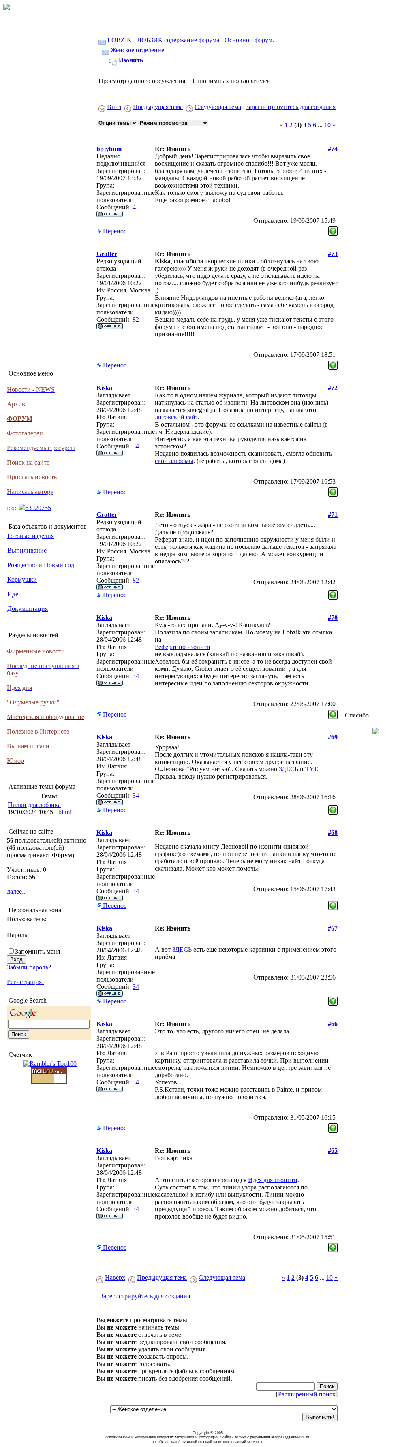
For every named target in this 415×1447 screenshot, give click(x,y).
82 (136, 319)
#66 (333, 1023)
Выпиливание (27, 550)
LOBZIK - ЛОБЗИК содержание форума (163, 39)
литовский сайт (176, 417)
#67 (333, 928)
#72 (333, 387)
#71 (333, 514)
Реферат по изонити (182, 646)
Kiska (104, 387)
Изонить (131, 60)
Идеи (14, 594)
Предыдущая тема (158, 106)
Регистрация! (25, 981)
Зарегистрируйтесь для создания (291, 106)
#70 (333, 617)
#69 (333, 737)
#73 (333, 253)
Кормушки (22, 579)
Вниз (114, 106)
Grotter (106, 253)
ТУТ (311, 769)
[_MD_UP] (333, 229)
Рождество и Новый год (40, 564)
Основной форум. (249, 39)
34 (136, 446)
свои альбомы (174, 460)
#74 (333, 148)
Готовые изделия (30, 535)
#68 (333, 832)
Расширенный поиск (307, 1394)
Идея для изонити (272, 1179)
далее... (17, 891)
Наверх (115, 1277)
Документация (27, 608)
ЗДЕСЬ (288, 769)
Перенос (113, 231)
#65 (333, 1150)
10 (327, 125)
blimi (64, 812)
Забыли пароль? (29, 967)
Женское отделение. (138, 50)
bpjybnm (109, 148)
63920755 (38, 507)
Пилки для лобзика (34, 804)
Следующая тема (218, 106)
